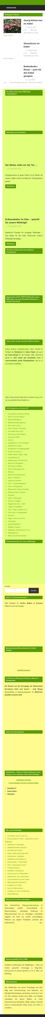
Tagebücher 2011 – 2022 (16, 504)
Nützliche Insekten (14, 481)
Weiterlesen (11, 186)
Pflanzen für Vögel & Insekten (18, 489)
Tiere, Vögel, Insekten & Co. (18, 510)
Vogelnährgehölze (14, 524)
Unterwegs (12, 521)
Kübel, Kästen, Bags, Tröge (17, 454)
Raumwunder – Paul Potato (17, 862)
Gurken (10, 440)
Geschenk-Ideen (14, 437)
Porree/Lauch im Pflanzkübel (17, 873)
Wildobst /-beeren (14, 527)
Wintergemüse (13, 533)
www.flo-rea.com (23, 670)
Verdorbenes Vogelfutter (15, 856)
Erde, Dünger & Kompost (17, 428)
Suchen (7, 586)
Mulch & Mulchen (14, 478)
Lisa (25, 30)
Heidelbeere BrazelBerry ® (17, 859)
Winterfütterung (12, 894)
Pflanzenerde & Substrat (16, 492)
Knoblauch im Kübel (14, 885)
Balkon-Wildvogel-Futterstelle (17, 853)
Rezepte (11, 495)
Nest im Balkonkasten (15, 888)
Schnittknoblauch (13, 868)
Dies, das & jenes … (15, 425)
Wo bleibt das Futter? (14, 850)
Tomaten (11, 515)
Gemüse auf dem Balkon (17, 434)
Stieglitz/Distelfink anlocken (17, 847)
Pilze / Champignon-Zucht (16, 865)
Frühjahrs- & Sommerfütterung (18, 891)
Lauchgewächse (14, 457)
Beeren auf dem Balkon (16, 417)
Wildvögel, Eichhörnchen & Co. (19, 530)
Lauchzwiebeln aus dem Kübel (18, 879)
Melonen (11, 472)
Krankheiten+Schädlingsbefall (18, 449)
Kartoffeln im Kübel (14, 446)
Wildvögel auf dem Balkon (16, 132)
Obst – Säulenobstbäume (17, 483)
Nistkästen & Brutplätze (15, 845)
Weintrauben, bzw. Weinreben (18, 876)
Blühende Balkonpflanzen (19, 82)
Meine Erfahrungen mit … (17, 469)
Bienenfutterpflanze (15, 420)
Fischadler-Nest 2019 (15, 431)
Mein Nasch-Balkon (35, 82)
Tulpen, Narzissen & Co (16, 518)
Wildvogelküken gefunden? (17, 882)
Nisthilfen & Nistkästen (15, 871)
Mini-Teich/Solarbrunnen (16, 475)
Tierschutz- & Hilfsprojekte (17, 512)
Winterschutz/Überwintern (17, 536)
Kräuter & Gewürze (15, 452)
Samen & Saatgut (14, 501)
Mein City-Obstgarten (15, 463)
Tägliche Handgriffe (15, 507)
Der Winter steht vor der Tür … (21, 165)
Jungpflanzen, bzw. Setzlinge (18, 443)
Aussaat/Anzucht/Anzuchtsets (19, 414)
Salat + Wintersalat (14, 498)
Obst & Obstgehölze (15, 486)
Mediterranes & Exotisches (17, 460)
